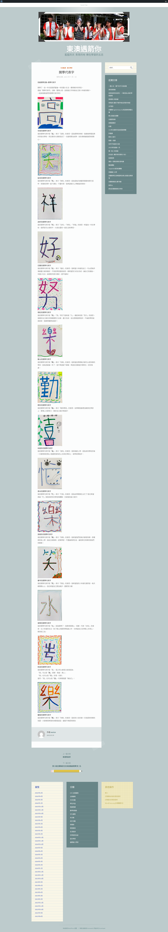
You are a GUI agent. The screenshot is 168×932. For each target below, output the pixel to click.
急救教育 (111, 158)
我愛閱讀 (73, 807)
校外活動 (73, 821)
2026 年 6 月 (39, 793)
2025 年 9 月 (39, 817)
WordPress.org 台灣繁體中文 (114, 803)
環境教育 (73, 828)
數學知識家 (73, 810)
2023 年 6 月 (39, 885)
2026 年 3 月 (39, 800)
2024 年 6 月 (39, 851)
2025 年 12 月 (39, 806)
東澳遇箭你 (84, 48)
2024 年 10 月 (39, 844)
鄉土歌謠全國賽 (113, 116)
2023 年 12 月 (39, 872)
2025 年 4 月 (39, 827)
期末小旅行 (111, 137)
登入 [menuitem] (166, 1)
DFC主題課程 (74, 793)
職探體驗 (111, 165)
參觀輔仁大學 (112, 172)
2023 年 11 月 (39, 875)
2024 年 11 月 (39, 841)
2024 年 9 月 (39, 848)
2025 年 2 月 (39, 834)
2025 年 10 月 (39, 813)
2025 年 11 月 (39, 810)
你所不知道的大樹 (114, 144)
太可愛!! (111, 106)
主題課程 (73, 796)
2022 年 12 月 (39, 902)
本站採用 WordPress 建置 (70, 928)
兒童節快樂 (111, 119)
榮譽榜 (72, 824)
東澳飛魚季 (67, 755)
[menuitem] (1, 1)
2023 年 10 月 (39, 878)
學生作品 (73, 803)
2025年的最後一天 (114, 147)
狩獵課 (110, 133)
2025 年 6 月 (39, 820)
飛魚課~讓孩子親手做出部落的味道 (119, 103)
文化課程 (73, 814)
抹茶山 (110, 185)
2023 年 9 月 (39, 882)
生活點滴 (63, 68)
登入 (106, 793)
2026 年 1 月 (39, 803)
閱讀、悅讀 (111, 140)
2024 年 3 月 (39, 861)
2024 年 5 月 (39, 854)
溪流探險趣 (111, 89)
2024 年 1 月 (39, 868)
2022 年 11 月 (39, 906)
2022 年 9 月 (39, 913)
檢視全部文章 (50, 735)
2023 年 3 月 (39, 896)
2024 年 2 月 (39, 865)
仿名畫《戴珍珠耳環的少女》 (117, 154)
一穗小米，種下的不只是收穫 (117, 86)
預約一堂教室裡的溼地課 (116, 161)
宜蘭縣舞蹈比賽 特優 (114, 181)
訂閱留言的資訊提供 (111, 800)
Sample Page (84, 5)
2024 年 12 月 (39, 837)
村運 (109, 126)
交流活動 (73, 800)
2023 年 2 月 (39, 899)
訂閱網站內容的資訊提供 (112, 796)
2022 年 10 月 (39, 909)
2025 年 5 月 (39, 824)
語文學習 (69, 68)
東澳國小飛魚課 (113, 99)
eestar (53, 732)
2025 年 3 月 (39, 830)
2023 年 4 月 (39, 892)
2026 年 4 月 (39, 796)
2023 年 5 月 (39, 889)
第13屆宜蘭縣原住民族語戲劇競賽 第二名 (66, 764)
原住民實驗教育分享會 (115, 189)
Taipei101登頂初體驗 (115, 168)
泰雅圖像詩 (111, 123)
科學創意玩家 (74, 835)
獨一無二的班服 (113, 151)
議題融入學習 (74, 842)
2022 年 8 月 (39, 916)
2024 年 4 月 (39, 858)
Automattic (90, 928)
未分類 (72, 817)
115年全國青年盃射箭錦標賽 (117, 130)
